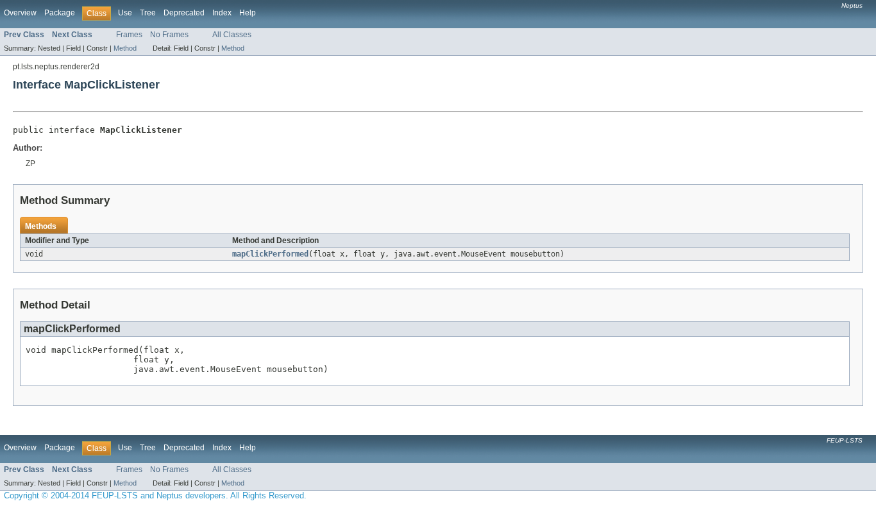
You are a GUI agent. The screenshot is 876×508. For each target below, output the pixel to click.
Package (59, 12)
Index (222, 12)
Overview (20, 12)
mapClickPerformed (270, 254)
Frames (129, 34)
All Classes (231, 34)
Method (125, 48)
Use (125, 12)
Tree (148, 12)
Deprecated (184, 12)
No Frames (169, 34)
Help (247, 12)
